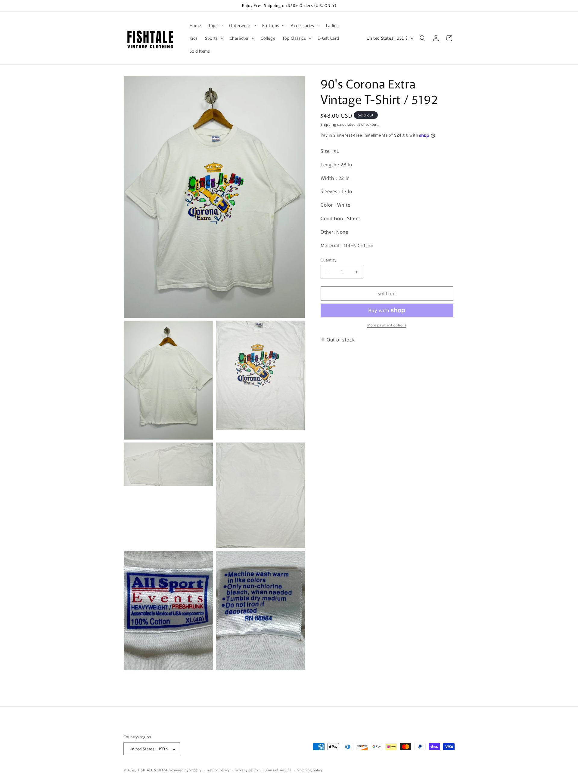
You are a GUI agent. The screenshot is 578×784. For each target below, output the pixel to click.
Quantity (328, 260)
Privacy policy (246, 769)
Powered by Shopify (185, 770)
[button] (215, 25)
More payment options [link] (386, 324)
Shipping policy (310, 769)
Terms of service (277, 769)
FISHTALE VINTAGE (153, 770)
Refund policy (218, 769)
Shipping (328, 124)
